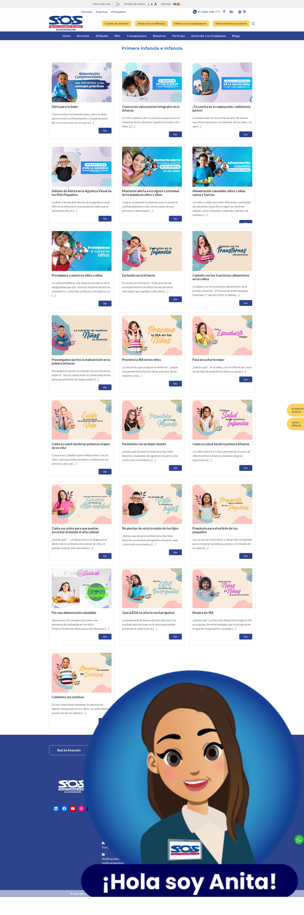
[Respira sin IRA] (222, 605)
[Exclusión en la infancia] (152, 267)
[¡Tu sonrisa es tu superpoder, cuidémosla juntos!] (222, 99)
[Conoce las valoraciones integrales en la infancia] (152, 99)
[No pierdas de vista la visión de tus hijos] (152, 520)
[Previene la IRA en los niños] (152, 352)
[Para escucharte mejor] (222, 352)
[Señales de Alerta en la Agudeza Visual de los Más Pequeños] (81, 183)
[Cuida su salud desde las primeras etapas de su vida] (81, 436)
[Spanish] (178, 4)
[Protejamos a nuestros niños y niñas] (81, 267)
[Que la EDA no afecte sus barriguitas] (152, 605)
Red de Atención (69, 750)
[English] (174, 4)
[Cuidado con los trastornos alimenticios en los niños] (222, 267)
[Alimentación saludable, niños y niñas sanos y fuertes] (222, 183)
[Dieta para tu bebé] (81, 99)
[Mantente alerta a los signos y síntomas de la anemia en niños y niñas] (152, 183)
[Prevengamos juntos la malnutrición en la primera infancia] (81, 352)
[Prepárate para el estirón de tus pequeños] (222, 520)
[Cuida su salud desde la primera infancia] (222, 436)
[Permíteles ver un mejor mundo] (152, 436)
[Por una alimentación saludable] (81, 605)
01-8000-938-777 (209, 11)
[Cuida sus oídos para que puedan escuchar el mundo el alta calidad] (81, 520)
